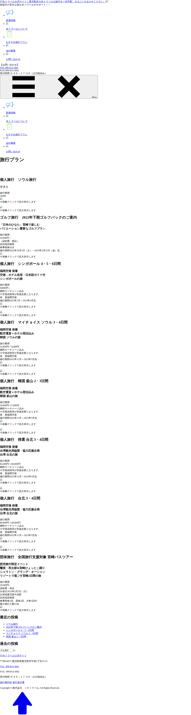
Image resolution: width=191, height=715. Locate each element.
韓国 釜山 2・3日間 (16, 636)
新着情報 (11, 20)
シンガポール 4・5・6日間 (20, 630)
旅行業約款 (6, 682)
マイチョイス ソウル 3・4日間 (22, 633)
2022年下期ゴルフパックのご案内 (24, 627)
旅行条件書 (18, 682)
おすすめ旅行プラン (16, 42)
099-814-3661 (9, 67)
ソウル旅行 (12, 624)
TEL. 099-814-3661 (9, 666)
